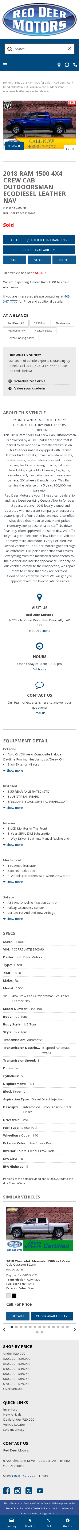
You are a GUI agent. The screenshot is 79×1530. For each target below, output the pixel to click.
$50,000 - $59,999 (17, 1373)
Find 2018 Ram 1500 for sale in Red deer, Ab (43, 82)
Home (7, 82)
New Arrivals (12, 1414)
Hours (43, 1476)
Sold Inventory (13, 1429)
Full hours (39, 669)
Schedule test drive (29, 381)
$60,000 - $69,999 (17, 1379)
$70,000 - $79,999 (17, 1384)
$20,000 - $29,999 (17, 1358)
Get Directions (39, 630)
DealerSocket (40, 1508)
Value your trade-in (29, 388)
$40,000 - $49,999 (17, 1368)
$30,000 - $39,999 (17, 1363)
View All (17, 146)
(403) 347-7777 (23, 1476)
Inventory (10, 1409)
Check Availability (39, 250)
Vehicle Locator (14, 1424)
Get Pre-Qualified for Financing (39, 240)
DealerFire (12, 1508)
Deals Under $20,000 (18, 1419)
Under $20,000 (14, 1353)
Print (64, 260)
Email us (40, 713)
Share (39, 260)
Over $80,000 (13, 1389)
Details (18, 1316)
